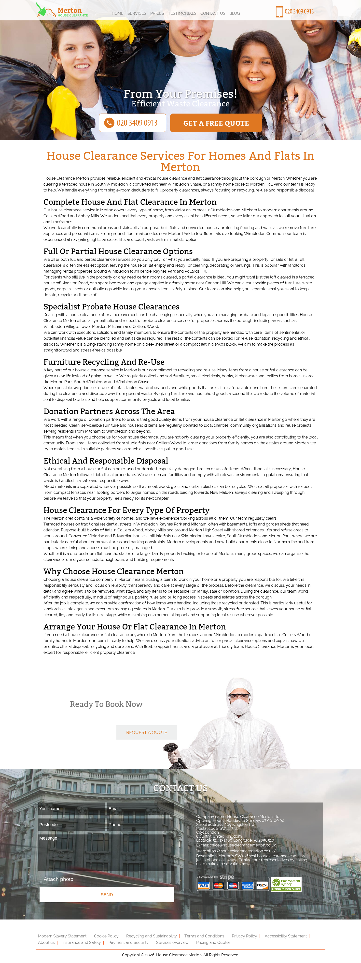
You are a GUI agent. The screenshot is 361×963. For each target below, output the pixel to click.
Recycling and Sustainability (151, 936)
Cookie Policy (106, 936)
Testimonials (182, 13)
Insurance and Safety (81, 942)
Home (118, 13)
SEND (107, 894)
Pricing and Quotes (213, 942)
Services (136, 13)
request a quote (146, 732)
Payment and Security (129, 942)
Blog (234, 13)
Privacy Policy (244, 936)
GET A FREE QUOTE (216, 123)
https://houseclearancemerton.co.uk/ (241, 851)
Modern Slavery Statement (62, 936)
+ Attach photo (56, 879)
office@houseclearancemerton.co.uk (243, 845)
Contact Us (212, 13)
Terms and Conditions (204, 936)
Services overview (172, 942)
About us (46, 942)
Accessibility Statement (286, 936)
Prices (157, 13)
